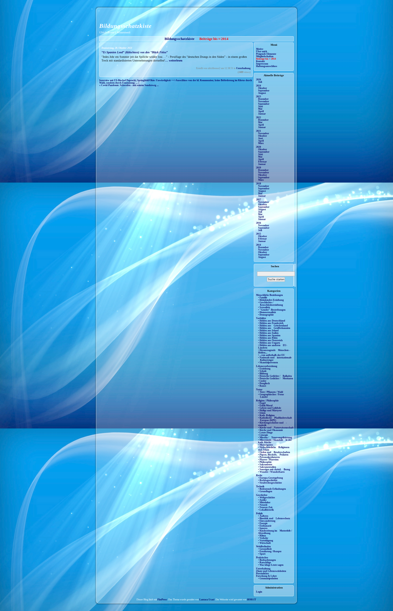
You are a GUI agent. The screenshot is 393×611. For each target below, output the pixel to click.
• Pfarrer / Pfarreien (268, 459)
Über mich (261, 51)
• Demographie (266, 314)
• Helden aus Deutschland (271, 320)
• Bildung (263, 373)
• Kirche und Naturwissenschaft (276, 427)
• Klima (262, 535)
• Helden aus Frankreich (270, 323)
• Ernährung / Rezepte (269, 551)
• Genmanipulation (268, 578)
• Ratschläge (264, 562)
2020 (258, 147)
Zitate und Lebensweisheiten (271, 571)
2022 (258, 117)
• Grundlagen (265, 491)
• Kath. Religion (266, 415)
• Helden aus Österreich (270, 340)
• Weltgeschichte (266, 497)
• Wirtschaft (264, 543)
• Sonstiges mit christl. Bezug (274, 469)
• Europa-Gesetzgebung (270, 478)
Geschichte (261, 495)
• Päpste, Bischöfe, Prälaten (273, 454)
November (263, 101)
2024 (258, 85)
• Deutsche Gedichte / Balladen (275, 376)
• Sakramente (265, 464)
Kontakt (260, 61)
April (261, 111)
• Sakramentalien (267, 467)
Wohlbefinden (263, 546)
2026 (258, 79)
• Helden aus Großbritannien (274, 328)
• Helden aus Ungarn (269, 343)
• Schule (262, 371)
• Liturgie (263, 435)
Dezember (263, 99)
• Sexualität (264, 307)
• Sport (261, 554)
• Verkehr (263, 538)
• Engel (261, 403)
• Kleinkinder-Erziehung (271, 300)
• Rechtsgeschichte (267, 480)
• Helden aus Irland (268, 330)
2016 (258, 223)
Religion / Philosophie (267, 400)
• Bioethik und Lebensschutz (274, 518)
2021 (258, 131)
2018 (258, 183)
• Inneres (263, 528)
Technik (260, 486)
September (263, 90)
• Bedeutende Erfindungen (272, 489)
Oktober (262, 88)
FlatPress (162, 599)
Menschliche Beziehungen (269, 295)
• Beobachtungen (267, 560)
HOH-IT (251, 599)
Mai (260, 109)
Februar (262, 161)
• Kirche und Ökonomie (270, 430)
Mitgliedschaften (264, 56)
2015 (258, 234)
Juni (260, 106)
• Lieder (262, 381)
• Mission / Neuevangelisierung (275, 437)
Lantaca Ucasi (206, 599)
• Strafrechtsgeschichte (270, 483)
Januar (262, 113)
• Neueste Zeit (265, 507)
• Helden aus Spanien (269, 335)
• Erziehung (264, 368)
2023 (258, 96)
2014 (258, 245)
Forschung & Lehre (266, 576)
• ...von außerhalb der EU (271, 355)
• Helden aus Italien (268, 333)
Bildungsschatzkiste (125, 26)
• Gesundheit (265, 549)
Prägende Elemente (266, 54)
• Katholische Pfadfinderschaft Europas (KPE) (275, 419)
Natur (259, 389)
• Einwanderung (266, 521)
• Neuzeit (262, 505)
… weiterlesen (173, 60)
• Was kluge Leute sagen (270, 565)
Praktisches (262, 557)
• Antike (262, 500)
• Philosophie (265, 462)
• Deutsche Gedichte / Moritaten (275, 378)
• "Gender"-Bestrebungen (272, 310)
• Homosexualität (267, 312)
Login (259, 592)
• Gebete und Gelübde (269, 408)
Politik (259, 513)
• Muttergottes (265, 445)
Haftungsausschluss (266, 66)
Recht (259, 475)
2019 (258, 167)
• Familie (262, 297)
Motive (259, 49)
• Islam (261, 413)
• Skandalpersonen (268, 362)
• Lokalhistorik (266, 510)
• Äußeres (263, 516)
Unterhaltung (243, 68)
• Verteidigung (265, 540)
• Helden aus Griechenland (273, 325)
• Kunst (262, 386)
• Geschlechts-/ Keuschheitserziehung (270, 303)
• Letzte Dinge (265, 432)
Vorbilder (261, 318)
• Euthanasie (264, 526)
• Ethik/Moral (265, 405)
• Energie (263, 523)
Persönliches (262, 573)
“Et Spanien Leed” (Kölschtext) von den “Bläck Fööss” (135, 52)
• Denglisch (264, 383)
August (262, 93)
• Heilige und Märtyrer (270, 410)
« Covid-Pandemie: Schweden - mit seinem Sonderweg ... (129, 85)
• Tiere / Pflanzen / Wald (270, 392)
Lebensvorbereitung (266, 366)
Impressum (262, 63)
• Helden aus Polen (268, 338)
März (261, 143)
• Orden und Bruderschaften (274, 452)
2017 (258, 199)
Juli (260, 82)
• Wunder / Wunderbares (271, 472)
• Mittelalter (264, 502)
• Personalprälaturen (269, 457)
